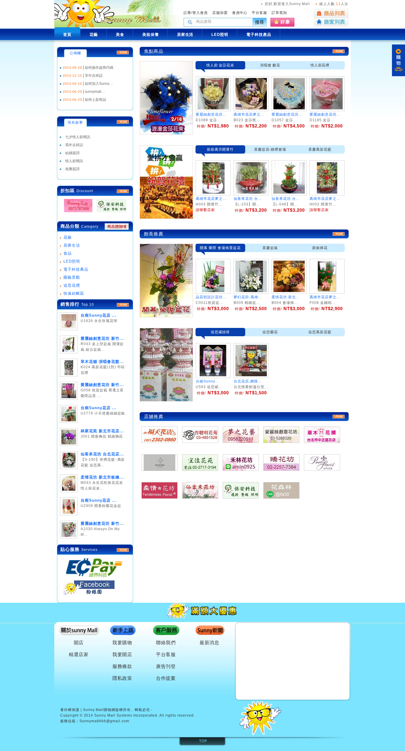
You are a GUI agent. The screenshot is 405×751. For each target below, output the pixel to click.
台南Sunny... (207, 381)
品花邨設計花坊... (211, 297)
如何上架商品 (95, 100)
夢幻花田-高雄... (248, 297)
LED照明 (71, 261)
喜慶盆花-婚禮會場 (270, 149)
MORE (123, 191)
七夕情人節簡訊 (77, 137)
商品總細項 (117, 226)
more (123, 305)
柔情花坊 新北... (285, 297)
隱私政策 (122, 678)
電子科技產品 (75, 269)
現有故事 (75, 122)
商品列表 (331, 13)
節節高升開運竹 (220, 149)
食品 (67, 253)
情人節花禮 (320, 65)
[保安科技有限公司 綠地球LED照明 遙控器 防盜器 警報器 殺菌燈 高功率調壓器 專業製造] (109, 212)
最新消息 (210, 642)
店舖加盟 (220, 13)
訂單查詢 (279, 13)
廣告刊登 (166, 666)
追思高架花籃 (319, 332)
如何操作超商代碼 (99, 68)
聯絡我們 (166, 642)
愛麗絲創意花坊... (211, 114)
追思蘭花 (270, 332)
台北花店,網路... (248, 381)
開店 (79, 642)
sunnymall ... (95, 92)
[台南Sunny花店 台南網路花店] (76, 212)
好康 (285, 21)
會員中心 (240, 13)
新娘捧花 (320, 248)
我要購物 (122, 642)
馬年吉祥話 (74, 145)
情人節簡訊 (74, 161)
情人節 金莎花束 (220, 65)
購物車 (398, 60)
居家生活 (71, 245)
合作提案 (166, 678)
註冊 (187, 13)
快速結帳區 (73, 293)
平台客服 (259, 13)
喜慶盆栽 (270, 248)
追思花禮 (71, 285)
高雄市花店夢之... (249, 114)
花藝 (67, 237)
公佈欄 (75, 53)
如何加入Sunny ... (99, 84)
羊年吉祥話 (94, 76)
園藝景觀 (71, 277)
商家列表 (331, 22)
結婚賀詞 (72, 153)
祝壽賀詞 (72, 169)
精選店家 (79, 654)
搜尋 (259, 22)
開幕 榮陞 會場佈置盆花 (220, 248)
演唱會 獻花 (270, 65)
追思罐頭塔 (220, 332)
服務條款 (122, 666)
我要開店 (122, 654)
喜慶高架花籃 (319, 149)
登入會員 (200, 13)
